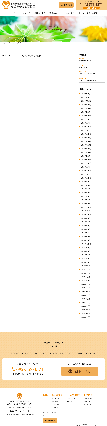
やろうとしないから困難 (87, 74)
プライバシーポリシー (50, 413)
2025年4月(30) (86, 156)
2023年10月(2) (86, 214)
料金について (88, 401)
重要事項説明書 (50, 420)
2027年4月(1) (85, 94)
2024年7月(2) (85, 189)
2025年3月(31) (86, 160)
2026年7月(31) (86, 101)
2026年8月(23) (86, 97)
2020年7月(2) (85, 280)
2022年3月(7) (85, 258)
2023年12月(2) (86, 207)
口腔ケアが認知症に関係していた (34, 55)
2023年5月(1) (85, 229)
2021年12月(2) (86, 266)
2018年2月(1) (85, 284)
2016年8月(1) (85, 299)
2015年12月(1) (85, 310)
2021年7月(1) (85, 273)
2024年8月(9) (85, 185)
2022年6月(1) (85, 247)
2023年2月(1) (85, 240)
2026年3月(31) (86, 116)
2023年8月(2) (85, 222)
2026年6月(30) (86, 105)
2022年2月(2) (85, 262)
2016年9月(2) (85, 295)
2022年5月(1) (85, 251)
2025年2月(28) (86, 163)
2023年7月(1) (85, 225)
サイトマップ (47, 416)
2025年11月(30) (86, 130)
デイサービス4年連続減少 (87, 80)
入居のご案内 (88, 398)
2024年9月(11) (86, 181)
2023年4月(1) (85, 233)
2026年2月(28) (86, 119)
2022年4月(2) (85, 255)
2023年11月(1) (85, 211)
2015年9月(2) (85, 317)
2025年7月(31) (86, 145)
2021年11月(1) (85, 269)
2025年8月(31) (86, 141)
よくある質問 (92, 13)
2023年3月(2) (85, 236)
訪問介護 (69, 401)
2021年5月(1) (85, 277)
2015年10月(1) (85, 313)
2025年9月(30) (86, 138)
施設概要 (55, 401)
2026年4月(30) (86, 112)
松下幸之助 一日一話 (86, 67)
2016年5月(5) (85, 306)
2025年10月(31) (86, 134)
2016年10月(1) (85, 291)
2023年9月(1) (85, 218)
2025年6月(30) (86, 149)
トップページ (14, 13)
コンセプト (27, 13)
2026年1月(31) (86, 123)
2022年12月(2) (86, 244)
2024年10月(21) (86, 178)
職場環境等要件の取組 (86, 61)
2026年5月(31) (86, 108)
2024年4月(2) (85, 200)
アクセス (80, 13)
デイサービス (70, 398)
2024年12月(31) (86, 170)
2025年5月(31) (86, 152)
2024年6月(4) (85, 192)
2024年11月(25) (86, 174)
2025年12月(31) (86, 127)
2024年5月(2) (85, 196)
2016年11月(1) (85, 288)
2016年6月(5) (85, 302)
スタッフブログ (16, 43)
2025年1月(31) (86, 167)
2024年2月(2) (85, 203)
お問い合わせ (91, 8)
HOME (45, 395)
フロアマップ (56, 404)
